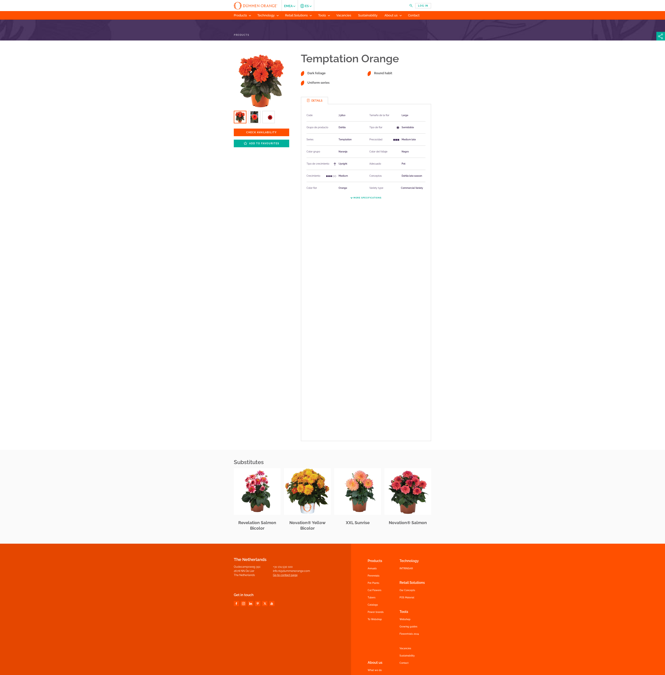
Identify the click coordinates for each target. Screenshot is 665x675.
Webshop (405, 619)
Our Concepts (407, 590)
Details (316, 100)
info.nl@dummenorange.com (291, 571)
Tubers (371, 597)
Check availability (261, 132)
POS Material (407, 597)
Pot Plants (373, 583)
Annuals (372, 568)
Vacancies (405, 648)
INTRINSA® (406, 568)
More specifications (367, 198)
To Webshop (375, 619)
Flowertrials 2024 (409, 633)
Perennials (373, 575)
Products (241, 35)
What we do (375, 670)
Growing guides (408, 626)
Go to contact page (285, 575)
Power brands (376, 612)
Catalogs (373, 604)
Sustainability (407, 655)
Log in (423, 5)
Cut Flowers (374, 590)
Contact (404, 663)
